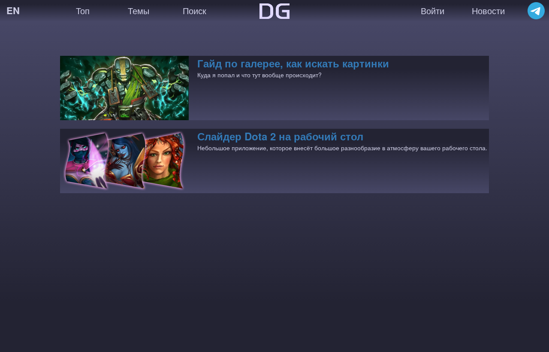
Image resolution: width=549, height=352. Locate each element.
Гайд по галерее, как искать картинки (293, 63)
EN (13, 10)
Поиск (194, 10)
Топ (83, 10)
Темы (138, 10)
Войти (432, 10)
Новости (488, 10)
